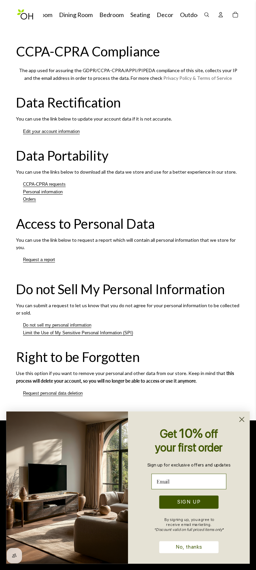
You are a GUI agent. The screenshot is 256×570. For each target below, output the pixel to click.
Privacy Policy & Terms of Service (197, 78)
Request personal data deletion (53, 393)
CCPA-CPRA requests (44, 184)
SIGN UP (189, 502)
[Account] (220, 14)
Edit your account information (51, 131)
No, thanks (189, 547)
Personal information (43, 191)
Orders (29, 199)
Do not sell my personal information (57, 325)
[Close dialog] (241, 419)
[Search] (206, 14)
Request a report (39, 259)
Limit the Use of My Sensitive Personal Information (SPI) (78, 332)
